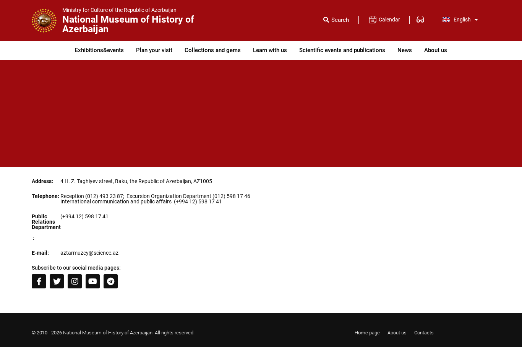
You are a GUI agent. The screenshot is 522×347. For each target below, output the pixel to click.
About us (435, 50)
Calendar (389, 19)
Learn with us (270, 50)
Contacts (424, 333)
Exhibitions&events (99, 50)
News (404, 50)
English (462, 19)
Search (340, 20)
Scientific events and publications (342, 50)
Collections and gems (213, 50)
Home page (367, 333)
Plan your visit (154, 50)
